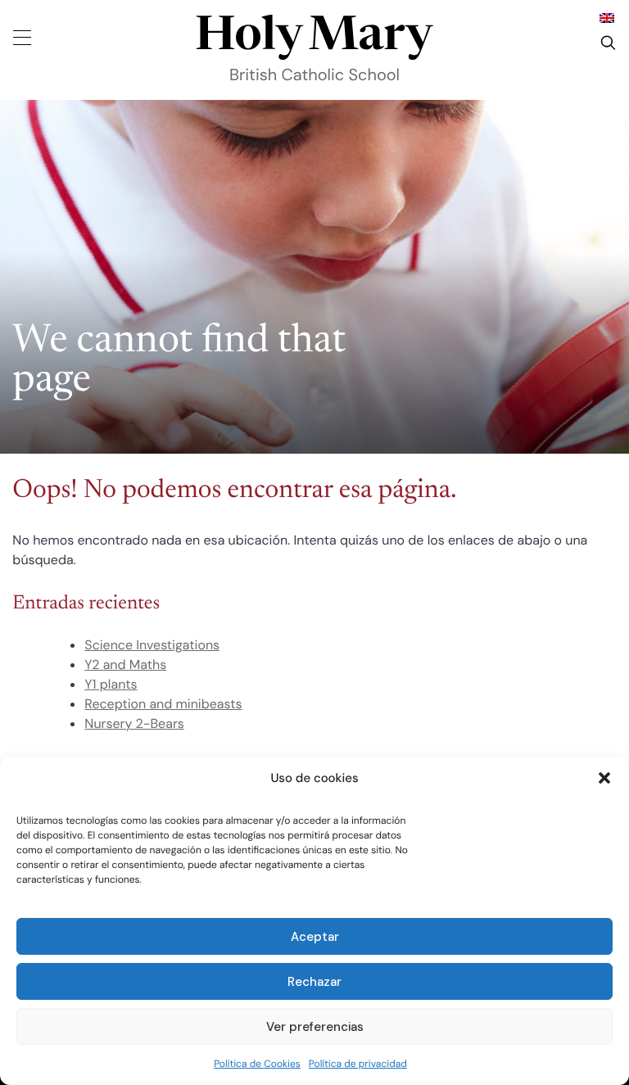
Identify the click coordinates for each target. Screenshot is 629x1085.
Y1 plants (110, 684)
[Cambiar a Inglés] (606, 18)
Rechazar (314, 982)
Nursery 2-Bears (133, 723)
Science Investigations (151, 644)
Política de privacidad (358, 1063)
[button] (604, 778)
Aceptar (315, 937)
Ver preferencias (315, 1027)
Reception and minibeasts (163, 703)
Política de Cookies (257, 1063)
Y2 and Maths (125, 664)
